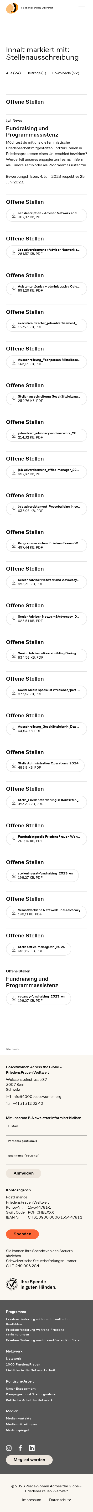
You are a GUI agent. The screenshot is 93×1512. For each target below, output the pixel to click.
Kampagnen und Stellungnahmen (31, 1394)
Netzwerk (13, 1359)
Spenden (22, 1234)
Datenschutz (60, 1499)
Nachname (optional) (24, 1155)
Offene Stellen (25, 101)
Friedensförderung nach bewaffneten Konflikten (44, 1340)
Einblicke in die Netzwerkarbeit (30, 1370)
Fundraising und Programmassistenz (32, 131)
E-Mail (13, 1126)
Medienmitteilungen (21, 1424)
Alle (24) (13, 73)
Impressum (31, 1499)
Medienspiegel (17, 1430)
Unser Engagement (21, 1389)
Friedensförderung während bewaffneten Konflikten (38, 1321)
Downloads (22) (65, 73)
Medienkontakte (18, 1418)
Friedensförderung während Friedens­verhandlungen (35, 1332)
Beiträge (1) (36, 73)
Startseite (13, 1049)
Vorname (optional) (22, 1141)
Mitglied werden (29, 1459)
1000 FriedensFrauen (23, 1364)
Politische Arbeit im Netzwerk (29, 1400)
